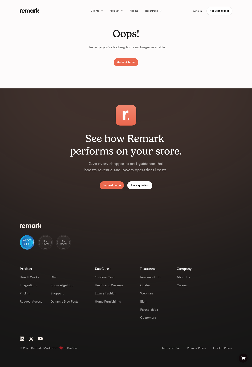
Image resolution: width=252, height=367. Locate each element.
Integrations (28, 285)
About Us (183, 277)
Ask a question (139, 185)
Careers (182, 285)
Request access (219, 10)
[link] (97, 11)
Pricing (25, 293)
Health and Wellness (109, 285)
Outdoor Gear (105, 277)
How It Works (29, 277)
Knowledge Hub (62, 285)
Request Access (31, 301)
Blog (143, 301)
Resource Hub (150, 277)
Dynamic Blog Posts (64, 301)
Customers (148, 317)
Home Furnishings (108, 301)
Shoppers (57, 293)
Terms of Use (171, 348)
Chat (54, 277)
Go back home (126, 62)
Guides (145, 285)
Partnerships (149, 309)
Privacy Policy (196, 348)
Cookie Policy (222, 348)
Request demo (112, 185)
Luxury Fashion (105, 293)
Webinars (146, 293)
